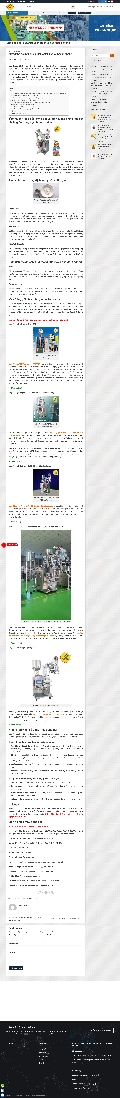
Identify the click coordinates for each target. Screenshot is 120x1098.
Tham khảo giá (16, 388)
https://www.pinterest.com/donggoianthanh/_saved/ (37, 867)
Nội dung (12, 952)
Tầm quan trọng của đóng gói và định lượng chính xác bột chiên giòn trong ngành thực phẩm (39, 93)
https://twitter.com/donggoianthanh (28, 876)
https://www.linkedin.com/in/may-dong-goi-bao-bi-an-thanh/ (39, 881)
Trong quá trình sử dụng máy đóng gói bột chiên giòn (29, 109)
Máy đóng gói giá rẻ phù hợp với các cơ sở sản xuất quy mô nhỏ (101, 93)
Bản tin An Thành (14, 51)
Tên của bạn (13, 935)
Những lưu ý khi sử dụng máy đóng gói (23, 104)
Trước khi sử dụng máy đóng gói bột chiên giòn (28, 107)
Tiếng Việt (89, 1)
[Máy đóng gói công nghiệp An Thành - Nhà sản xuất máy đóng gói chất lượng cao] (15, 7)
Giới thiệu (41, 13)
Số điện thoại (13, 943)
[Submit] (112, 55)
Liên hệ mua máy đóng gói (19, 113)
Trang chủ (33, 13)
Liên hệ (64, 13)
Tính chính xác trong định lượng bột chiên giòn (25, 95)
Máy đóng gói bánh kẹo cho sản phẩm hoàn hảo (64, 918)
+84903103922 (77, 1084)
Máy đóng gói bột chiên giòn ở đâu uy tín (23, 100)
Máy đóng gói (50, 13)
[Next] (115, 28)
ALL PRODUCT (14, 13)
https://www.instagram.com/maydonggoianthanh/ (37, 871)
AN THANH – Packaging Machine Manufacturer (34, 886)
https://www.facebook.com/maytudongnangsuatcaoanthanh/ (41, 862)
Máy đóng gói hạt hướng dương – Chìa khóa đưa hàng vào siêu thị (102, 67)
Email (49, 935)
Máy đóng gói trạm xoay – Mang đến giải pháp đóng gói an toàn (101, 84)
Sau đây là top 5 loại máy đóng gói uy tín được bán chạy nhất (32, 102)
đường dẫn (39, 898)
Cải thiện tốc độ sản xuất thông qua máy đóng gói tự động (29, 98)
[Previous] (4, 28)
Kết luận (13, 111)
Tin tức (58, 13)
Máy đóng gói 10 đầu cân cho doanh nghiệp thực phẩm (100, 101)
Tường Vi (26, 59)
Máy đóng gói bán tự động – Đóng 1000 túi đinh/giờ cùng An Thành (102, 76)
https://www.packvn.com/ (28, 857)
